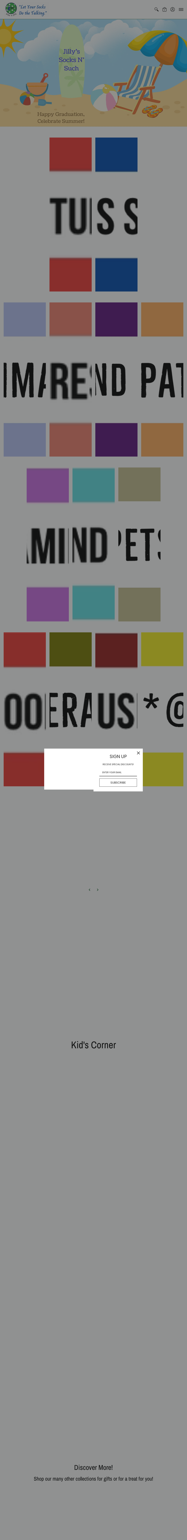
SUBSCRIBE (118, 782)
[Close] (138, 753)
